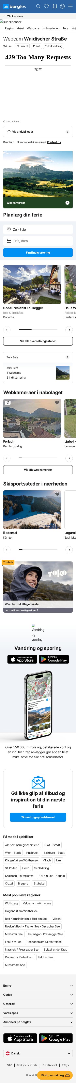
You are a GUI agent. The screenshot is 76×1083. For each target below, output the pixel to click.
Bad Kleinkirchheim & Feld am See (26, 918)
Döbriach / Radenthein (19, 957)
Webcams (33, 28)
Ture (65, 28)
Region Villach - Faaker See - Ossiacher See (32, 926)
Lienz (25, 868)
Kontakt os (54, 142)
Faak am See (13, 941)
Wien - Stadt (13, 852)
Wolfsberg (11, 903)
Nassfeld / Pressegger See (22, 949)
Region (9, 28)
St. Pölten (11, 868)
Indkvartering (51, 28)
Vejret (20, 28)
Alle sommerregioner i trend (22, 845)
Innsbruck (32, 852)
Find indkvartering (38, 252)
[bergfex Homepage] (14, 6)
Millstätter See (14, 934)
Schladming (41, 868)
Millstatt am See (15, 965)
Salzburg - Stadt (54, 852)
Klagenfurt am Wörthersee (21, 860)
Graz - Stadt (52, 845)
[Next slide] (69, 329)
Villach (47, 860)
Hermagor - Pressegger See (45, 934)
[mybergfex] (62, 6)
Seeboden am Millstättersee (44, 941)
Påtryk (65, 1065)
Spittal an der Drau (55, 949)
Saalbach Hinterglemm (19, 875)
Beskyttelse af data (27, 1065)
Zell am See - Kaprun (52, 875)
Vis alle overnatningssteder (38, 341)
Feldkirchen (45, 957)
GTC (9, 1065)
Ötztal (9, 883)
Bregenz (23, 883)
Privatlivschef (50, 1065)
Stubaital (39, 883)
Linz (58, 860)
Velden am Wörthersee (37, 903)
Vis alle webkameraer (38, 469)
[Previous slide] (7, 329)
